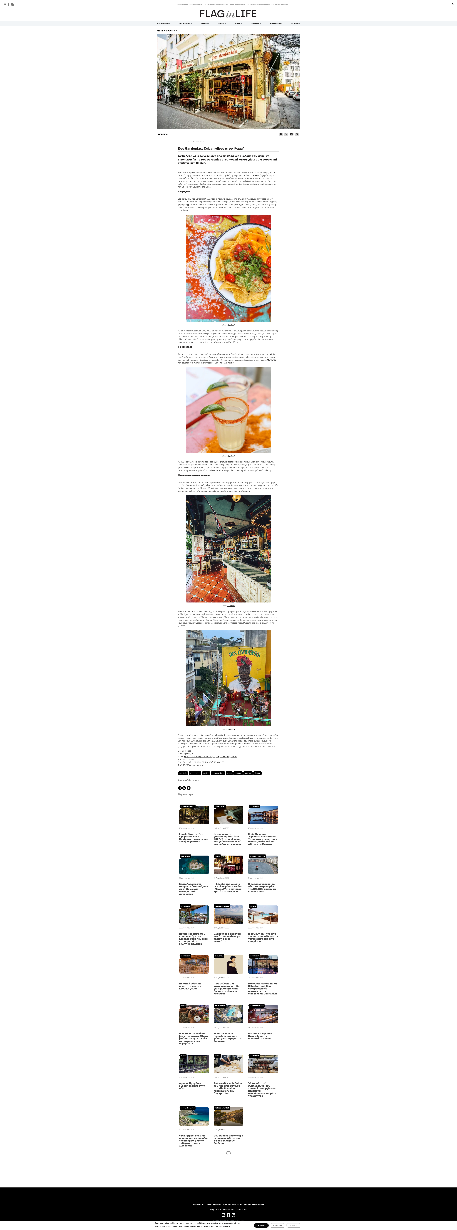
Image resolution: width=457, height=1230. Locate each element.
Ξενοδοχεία (220, 1006)
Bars (217, 1158)
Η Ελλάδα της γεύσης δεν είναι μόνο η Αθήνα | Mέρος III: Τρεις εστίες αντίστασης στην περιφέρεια (193, 1038)
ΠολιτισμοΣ (220, 806)
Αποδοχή (261, 1225)
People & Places (222, 906)
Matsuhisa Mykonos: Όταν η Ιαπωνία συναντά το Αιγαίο (260, 1036)
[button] (281, 134)
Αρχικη (160, 31)
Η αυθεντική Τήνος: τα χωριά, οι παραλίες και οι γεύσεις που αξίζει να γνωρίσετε (263, 937)
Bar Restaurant (188, 806)
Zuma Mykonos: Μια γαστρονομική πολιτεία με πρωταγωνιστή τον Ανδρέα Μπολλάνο (262, 1139)
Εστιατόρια (254, 956)
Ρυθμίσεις (294, 1225)
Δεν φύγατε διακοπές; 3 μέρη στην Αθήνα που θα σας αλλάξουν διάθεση (228, 1139)
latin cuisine (195, 773)
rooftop (206, 773)
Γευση (217, 856)
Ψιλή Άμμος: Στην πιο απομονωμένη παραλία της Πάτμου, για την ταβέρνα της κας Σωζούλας (193, 1140)
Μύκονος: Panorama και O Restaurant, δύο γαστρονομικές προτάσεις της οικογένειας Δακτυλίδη (262, 988)
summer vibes (218, 773)
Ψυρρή (200, 175)
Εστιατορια (170, 31)
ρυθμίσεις (227, 1226)
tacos (229, 773)
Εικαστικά (219, 956)
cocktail (269, 354)
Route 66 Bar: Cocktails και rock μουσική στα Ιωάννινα (228, 1188)
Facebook (231, 325)
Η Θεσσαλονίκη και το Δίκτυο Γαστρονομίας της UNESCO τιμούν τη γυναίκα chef (262, 887)
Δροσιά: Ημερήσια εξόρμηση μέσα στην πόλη (192, 1086)
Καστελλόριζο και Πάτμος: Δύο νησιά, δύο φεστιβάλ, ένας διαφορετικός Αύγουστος (193, 889)
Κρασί (183, 1158)
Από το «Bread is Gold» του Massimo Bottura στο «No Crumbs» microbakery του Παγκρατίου (228, 1088)
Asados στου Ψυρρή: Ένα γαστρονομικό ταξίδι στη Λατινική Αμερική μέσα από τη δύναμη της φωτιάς (261, 1190)
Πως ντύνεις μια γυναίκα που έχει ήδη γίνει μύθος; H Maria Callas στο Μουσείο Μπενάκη (227, 988)
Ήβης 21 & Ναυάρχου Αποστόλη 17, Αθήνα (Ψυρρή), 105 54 (210, 756)
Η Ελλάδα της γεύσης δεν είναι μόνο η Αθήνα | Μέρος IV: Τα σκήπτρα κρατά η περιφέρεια (228, 887)
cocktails (183, 773)
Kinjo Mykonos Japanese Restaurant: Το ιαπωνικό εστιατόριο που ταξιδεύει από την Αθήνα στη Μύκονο (262, 839)
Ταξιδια (253, 906)
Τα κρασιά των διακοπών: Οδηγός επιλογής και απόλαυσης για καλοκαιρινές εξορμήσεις (190, 1192)
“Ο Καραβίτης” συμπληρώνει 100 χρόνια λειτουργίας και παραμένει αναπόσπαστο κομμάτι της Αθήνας (262, 1090)
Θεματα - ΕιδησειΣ (257, 856)
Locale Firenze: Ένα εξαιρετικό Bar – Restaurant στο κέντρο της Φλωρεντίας (193, 838)
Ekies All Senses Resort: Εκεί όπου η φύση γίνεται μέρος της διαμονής (228, 1037)
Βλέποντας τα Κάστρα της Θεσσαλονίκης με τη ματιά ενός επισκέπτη (227, 937)
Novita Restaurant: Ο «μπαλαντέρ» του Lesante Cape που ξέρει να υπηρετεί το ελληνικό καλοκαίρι (193, 938)
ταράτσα (261, 620)
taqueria (238, 773)
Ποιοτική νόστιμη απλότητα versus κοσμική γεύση (190, 986)
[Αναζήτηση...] (453, 4)
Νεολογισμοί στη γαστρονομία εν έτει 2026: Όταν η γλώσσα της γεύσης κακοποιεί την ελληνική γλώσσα (227, 839)
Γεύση (183, 1006)
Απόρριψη (277, 1225)
